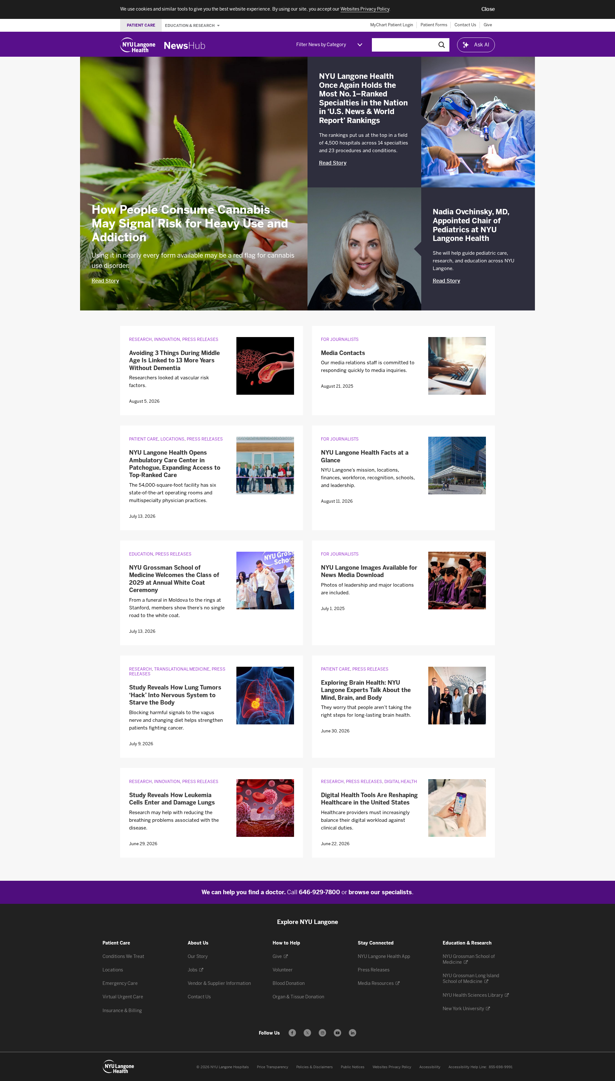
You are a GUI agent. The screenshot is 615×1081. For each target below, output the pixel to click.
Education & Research (190, 25)
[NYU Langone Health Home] (137, 44)
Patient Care (143, 439)
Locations (172, 439)
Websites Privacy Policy (392, 1067)
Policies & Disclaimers (314, 1067)
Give (488, 24)
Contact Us (465, 24)
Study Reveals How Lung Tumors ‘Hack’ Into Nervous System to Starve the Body (175, 695)
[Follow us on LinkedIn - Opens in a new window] (352, 1032)
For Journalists (340, 339)
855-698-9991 (500, 1067)
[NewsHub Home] (184, 45)
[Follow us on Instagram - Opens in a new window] (322, 1032)
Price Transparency (272, 1067)
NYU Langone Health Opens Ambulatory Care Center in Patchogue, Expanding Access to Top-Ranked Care (174, 464)
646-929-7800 (319, 892)
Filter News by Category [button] (321, 44)
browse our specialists (380, 892)
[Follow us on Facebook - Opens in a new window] (292, 1032)
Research (140, 339)
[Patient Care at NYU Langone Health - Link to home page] (118, 1066)
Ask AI (481, 45)
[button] (488, 9)
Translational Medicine (181, 669)
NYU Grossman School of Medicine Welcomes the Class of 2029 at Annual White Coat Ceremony (174, 579)
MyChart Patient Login (391, 24)
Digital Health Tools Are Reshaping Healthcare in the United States (369, 799)
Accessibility (429, 1067)
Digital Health (400, 781)
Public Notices (353, 1067)
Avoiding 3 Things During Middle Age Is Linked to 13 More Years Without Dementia (174, 361)
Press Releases (200, 339)
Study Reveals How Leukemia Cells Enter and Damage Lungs (172, 799)
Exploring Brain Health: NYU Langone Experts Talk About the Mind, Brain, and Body (366, 690)
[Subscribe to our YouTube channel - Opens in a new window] (337, 1032)
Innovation (167, 339)
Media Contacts (343, 353)
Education (141, 554)
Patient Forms (434, 24)
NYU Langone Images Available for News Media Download (369, 571)
